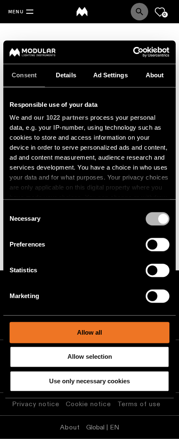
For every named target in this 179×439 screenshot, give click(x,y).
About (70, 427)
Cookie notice (88, 404)
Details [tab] (66, 75)
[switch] (157, 244)
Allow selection (89, 356)
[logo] (82, 11)
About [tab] (155, 75)
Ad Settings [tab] (110, 75)
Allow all (89, 332)
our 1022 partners (61, 117)
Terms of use (139, 404)
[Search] (139, 11)
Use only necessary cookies (89, 381)
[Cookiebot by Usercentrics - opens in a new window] (133, 52)
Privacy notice (36, 404)
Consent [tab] (24, 75)
